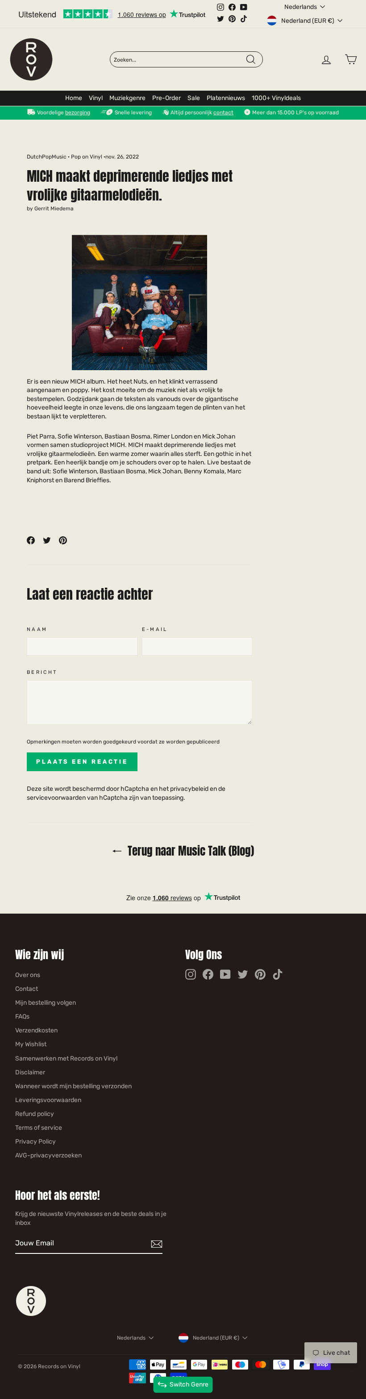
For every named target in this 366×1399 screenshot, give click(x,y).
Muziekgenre (127, 98)
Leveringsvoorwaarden (48, 1100)
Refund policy (34, 1114)
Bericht (42, 672)
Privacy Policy (35, 1141)
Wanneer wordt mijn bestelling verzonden (73, 1086)
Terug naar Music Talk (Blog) (189, 850)
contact (223, 112)
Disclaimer (30, 1072)
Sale (193, 98)
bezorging (77, 112)
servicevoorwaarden (56, 798)
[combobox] (179, 60)
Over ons (27, 975)
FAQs (22, 1016)
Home (73, 98)
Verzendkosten (36, 1030)
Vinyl (96, 98)
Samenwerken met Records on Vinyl (66, 1058)
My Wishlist (30, 1044)
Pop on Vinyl (86, 157)
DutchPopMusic (47, 157)
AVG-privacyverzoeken (48, 1155)
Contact (26, 989)
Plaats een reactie (82, 761)
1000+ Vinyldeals (276, 98)
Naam (37, 629)
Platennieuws (226, 98)
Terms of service (38, 1128)
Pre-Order (166, 98)
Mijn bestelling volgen (45, 1002)
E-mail (155, 629)
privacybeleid (189, 789)
